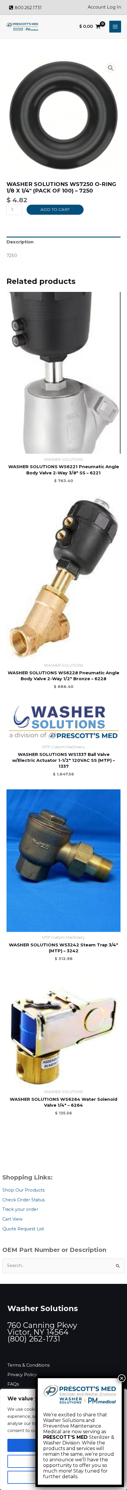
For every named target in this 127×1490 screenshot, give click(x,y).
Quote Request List (23, 1229)
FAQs (13, 1384)
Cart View (12, 1219)
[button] (110, 68)
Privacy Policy (22, 1374)
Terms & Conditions (28, 1365)
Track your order (20, 1209)
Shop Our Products (23, 1190)
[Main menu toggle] (115, 27)
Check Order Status (23, 1200)
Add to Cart (55, 209)
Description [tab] (20, 242)
